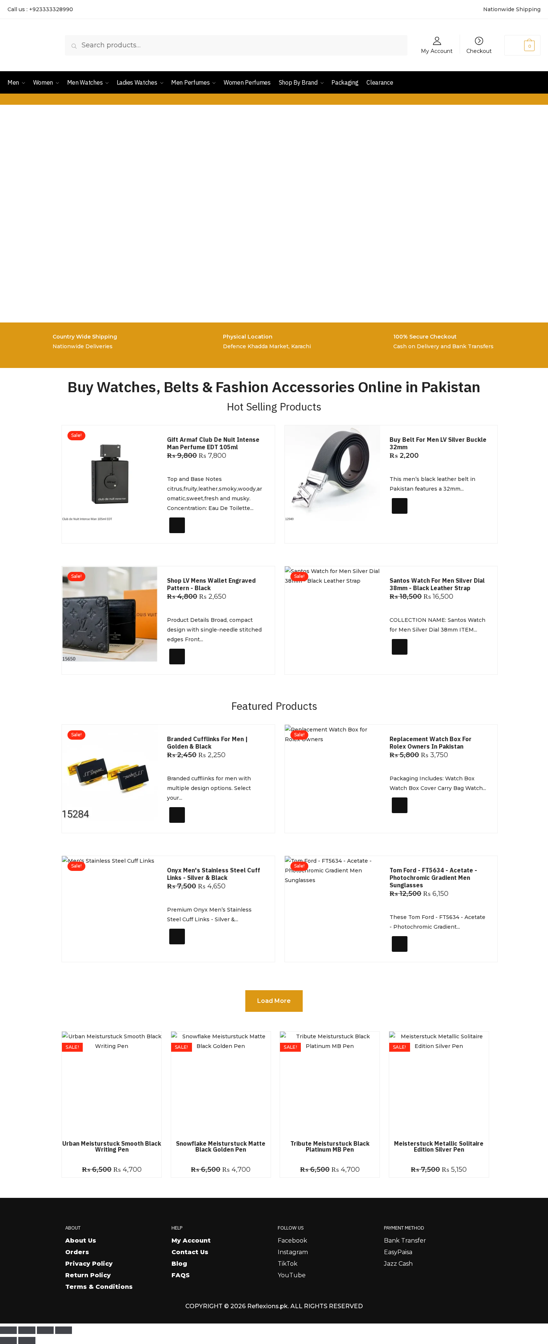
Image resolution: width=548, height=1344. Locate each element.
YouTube (292, 1275)
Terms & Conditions (99, 1286)
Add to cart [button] (191, 534)
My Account (437, 51)
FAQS (180, 1275)
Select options (418, 518)
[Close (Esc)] (63, 1330)
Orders (77, 1252)
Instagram (293, 1252)
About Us (80, 1240)
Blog (179, 1263)
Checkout (479, 51)
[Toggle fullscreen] (26, 1330)
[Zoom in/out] (8, 1330)
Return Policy (88, 1275)
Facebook (292, 1240)
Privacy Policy (89, 1263)
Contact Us (189, 1252)
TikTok (287, 1263)
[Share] (45, 1330)
